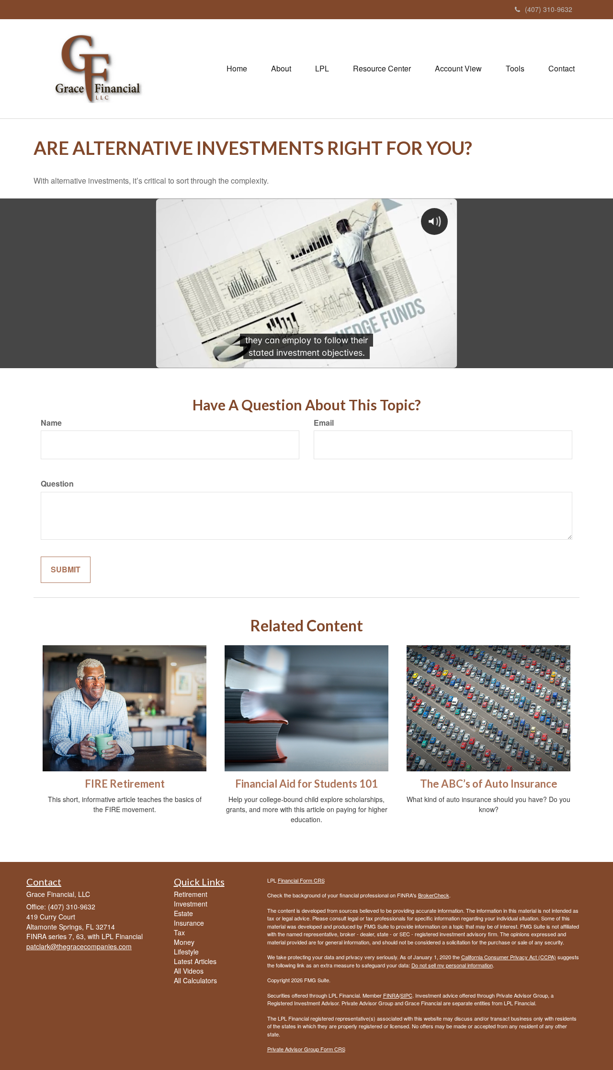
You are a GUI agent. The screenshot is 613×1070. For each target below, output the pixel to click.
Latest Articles (195, 961)
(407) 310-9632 (548, 9)
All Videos (189, 971)
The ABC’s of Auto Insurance (488, 783)
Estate (183, 913)
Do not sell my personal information (452, 965)
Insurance (189, 923)
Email (324, 423)
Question (57, 483)
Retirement (190, 894)
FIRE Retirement (125, 783)
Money (184, 942)
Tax (179, 932)
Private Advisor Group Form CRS (306, 1049)
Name (51, 423)
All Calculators (195, 980)
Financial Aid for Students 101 (306, 783)
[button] (281, 68)
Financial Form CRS (301, 880)
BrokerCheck (433, 895)
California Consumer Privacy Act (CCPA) (508, 957)
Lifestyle (186, 951)
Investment (190, 903)
